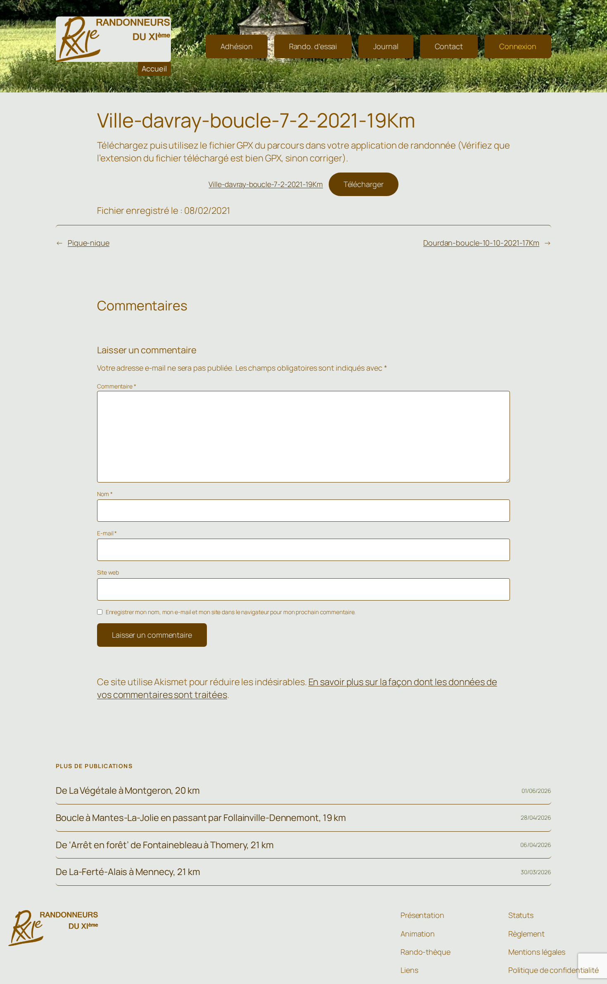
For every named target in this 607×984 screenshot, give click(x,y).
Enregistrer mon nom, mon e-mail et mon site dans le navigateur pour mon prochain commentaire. (231, 612)
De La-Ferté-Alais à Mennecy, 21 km (128, 872)
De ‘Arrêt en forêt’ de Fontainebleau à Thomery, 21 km (165, 845)
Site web (108, 572)
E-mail (107, 533)
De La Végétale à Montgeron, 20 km (128, 790)
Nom (105, 494)
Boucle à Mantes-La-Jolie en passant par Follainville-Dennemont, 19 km (201, 818)
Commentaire (116, 386)
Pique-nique (88, 243)
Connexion (517, 46)
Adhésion (236, 46)
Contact (449, 46)
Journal (385, 46)
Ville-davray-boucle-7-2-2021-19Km (266, 184)
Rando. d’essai (313, 46)
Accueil (154, 68)
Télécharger (364, 184)
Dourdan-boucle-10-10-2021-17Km (481, 243)
